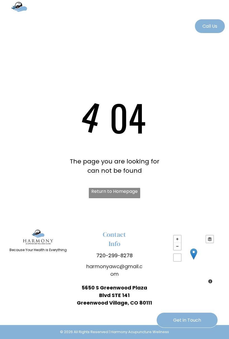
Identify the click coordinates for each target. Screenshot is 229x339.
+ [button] (177, 239)
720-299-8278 (114, 255)
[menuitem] (114, 8)
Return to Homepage (114, 191)
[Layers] (209, 239)
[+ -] (193, 260)
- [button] (177, 246)
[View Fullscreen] (177, 257)
